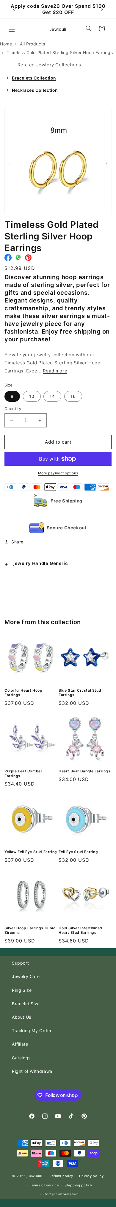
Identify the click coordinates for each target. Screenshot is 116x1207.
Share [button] (17, 541)
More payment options (58, 473)
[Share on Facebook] (8, 259)
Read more (55, 371)
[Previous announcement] (14, 9)
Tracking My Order (31, 1030)
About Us (21, 1017)
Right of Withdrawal (32, 1071)
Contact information (60, 1194)
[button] (11, 29)
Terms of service (44, 1185)
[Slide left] (9, 162)
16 (73, 396)
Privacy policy (91, 1176)
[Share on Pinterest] (28, 259)
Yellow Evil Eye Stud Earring (30, 852)
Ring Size (22, 990)
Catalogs (21, 1057)
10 (32, 396)
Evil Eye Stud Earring (78, 852)
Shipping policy (78, 1185)
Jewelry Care (26, 976)
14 (52, 396)
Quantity (12, 408)
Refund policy (61, 1176)
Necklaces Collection (35, 90)
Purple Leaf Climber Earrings (23, 773)
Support (20, 962)
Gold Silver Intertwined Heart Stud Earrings (80, 930)
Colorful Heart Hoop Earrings (23, 692)
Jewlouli (35, 1176)
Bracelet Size (26, 1003)
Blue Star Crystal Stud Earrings (80, 692)
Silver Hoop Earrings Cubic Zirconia (30, 930)
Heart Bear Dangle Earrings (85, 771)
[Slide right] (106, 162)
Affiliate (20, 1043)
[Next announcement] (102, 9)
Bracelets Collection (34, 77)
